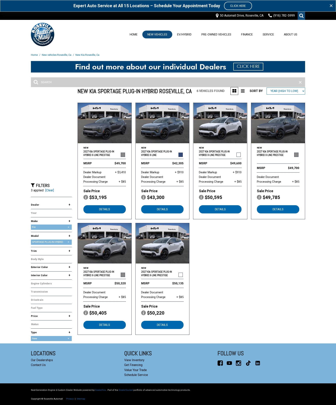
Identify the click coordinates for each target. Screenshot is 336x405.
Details (104, 209)
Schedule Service (136, 375)
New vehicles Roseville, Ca (57, 54)
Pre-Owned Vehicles (216, 34)
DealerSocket (126, 390)
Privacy (70, 399)
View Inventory (134, 360)
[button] (301, 16)
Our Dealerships (42, 360)
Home (133, 34)
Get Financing (133, 365)
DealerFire (100, 390)
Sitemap (81, 399)
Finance (247, 34)
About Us (290, 34)
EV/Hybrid (184, 34)
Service (268, 34)
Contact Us (38, 365)
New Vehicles (157, 34)
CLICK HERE (238, 6)
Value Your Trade (135, 370)
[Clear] (49, 190)
